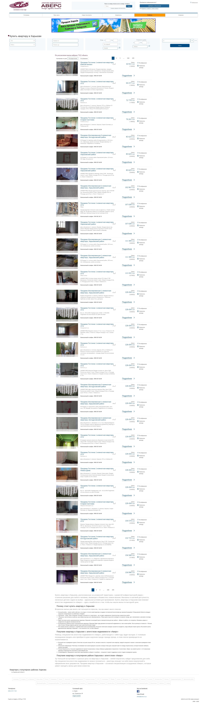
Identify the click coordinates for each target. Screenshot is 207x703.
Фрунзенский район (188, 679)
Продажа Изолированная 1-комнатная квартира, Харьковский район (95, 240)
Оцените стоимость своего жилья (150, 8)
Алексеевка (16, 679)
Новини (180, 15)
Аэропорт (75, 683)
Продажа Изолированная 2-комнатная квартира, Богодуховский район (95, 385)
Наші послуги (86, 15)
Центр (60, 679)
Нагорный (102, 683)
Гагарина (23, 679)
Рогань (46, 679)
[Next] (137, 58)
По (112, 40)
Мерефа (112, 679)
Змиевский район (143, 683)
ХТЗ (98, 679)
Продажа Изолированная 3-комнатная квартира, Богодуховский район (95, 136)
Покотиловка (153, 683)
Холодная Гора (158, 679)
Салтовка (150, 679)
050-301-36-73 (98, 216)
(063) (12, 691)
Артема (118, 679)
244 (128, 58)
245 (133, 58)
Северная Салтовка (90, 679)
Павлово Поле (110, 683)
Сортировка (54, 679)
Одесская (143, 679)
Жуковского (126, 679)
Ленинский (67, 679)
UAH (196, 40)
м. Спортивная (134, 679)
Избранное (195, 2)
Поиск (129, 6)
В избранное (143, 63)
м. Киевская (31, 679)
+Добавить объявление (154, 6)
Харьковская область (93, 683)
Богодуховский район (54, 683)
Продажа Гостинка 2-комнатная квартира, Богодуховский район (97, 537)
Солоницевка (105, 679)
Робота (149, 15)
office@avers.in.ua (141, 696)
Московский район (41, 683)
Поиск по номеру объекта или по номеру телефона (117, 3)
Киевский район (121, 683)
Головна (26, 15)
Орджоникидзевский (78, 679)
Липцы (168, 683)
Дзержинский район (176, 679)
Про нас (56, 15)
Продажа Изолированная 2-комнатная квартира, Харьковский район (95, 187)
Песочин (166, 679)
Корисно (118, 15)
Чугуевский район (66, 683)
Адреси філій (76, 695)
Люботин (161, 683)
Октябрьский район (132, 683)
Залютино (82, 683)
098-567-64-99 (98, 75)
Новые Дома (39, 679)
